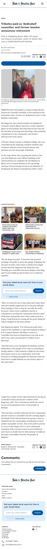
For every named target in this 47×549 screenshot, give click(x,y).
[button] (4, 3)
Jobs (3, 496)
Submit (39, 291)
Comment (40, 469)
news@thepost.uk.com (13, 545)
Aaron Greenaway (9, 47)
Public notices (7, 498)
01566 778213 (13, 541)
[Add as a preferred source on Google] (26, 56)
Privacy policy (7, 493)
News (3, 18)
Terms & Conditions (9, 489)
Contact (4, 491)
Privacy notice (13, 296)
